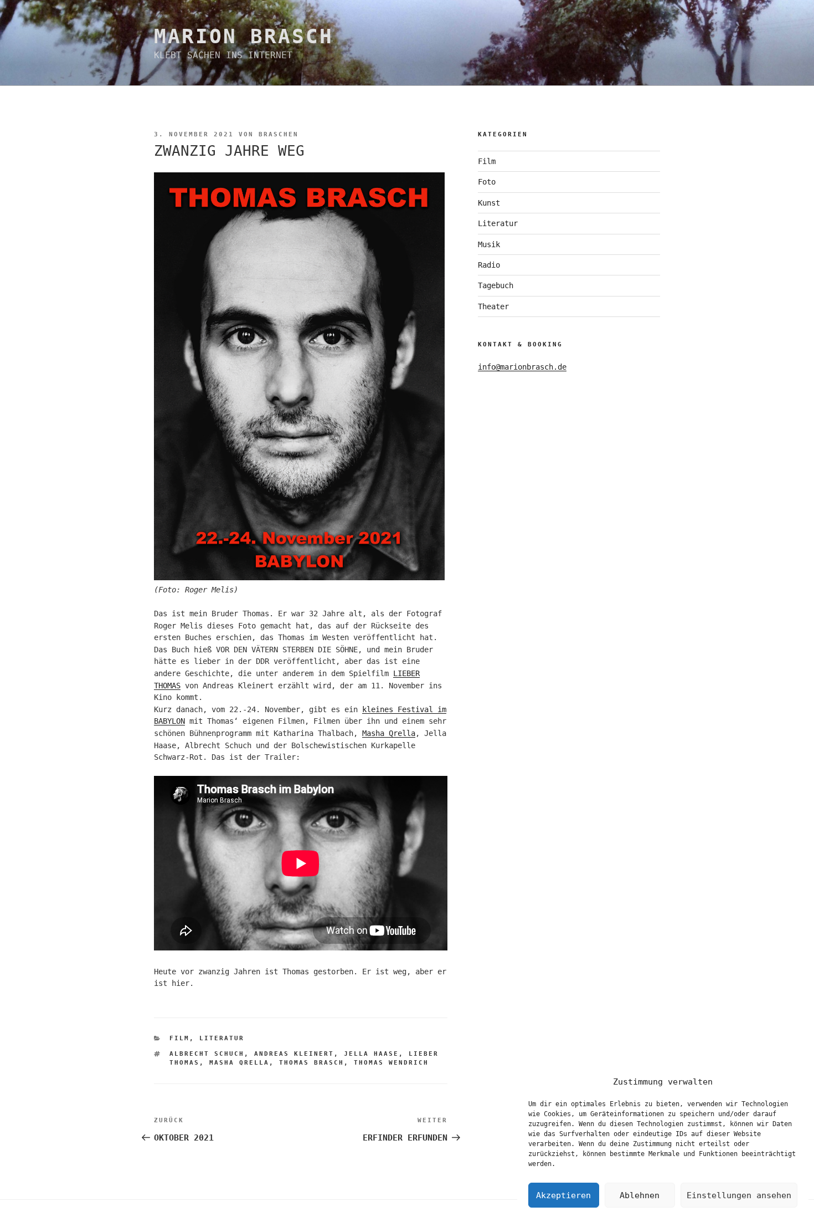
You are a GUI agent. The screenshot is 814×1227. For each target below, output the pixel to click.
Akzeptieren (563, 1195)
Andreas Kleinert (294, 1053)
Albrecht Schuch (206, 1053)
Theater (493, 306)
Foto (487, 181)
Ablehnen (640, 1195)
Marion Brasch (243, 36)
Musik (489, 244)
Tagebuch (495, 285)
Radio (489, 264)
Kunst (489, 202)
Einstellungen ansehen (739, 1195)
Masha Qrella (388, 733)
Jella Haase (371, 1053)
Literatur (221, 1038)
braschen (278, 134)
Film (179, 1038)
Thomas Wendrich (391, 1062)
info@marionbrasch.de (522, 366)
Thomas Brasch (311, 1062)
